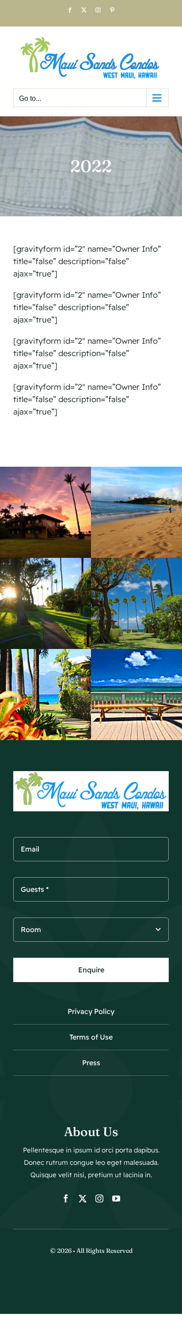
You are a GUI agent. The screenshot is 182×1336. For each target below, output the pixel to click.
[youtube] (116, 1198)
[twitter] (83, 1198)
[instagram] (99, 1198)
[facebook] (66, 1198)
